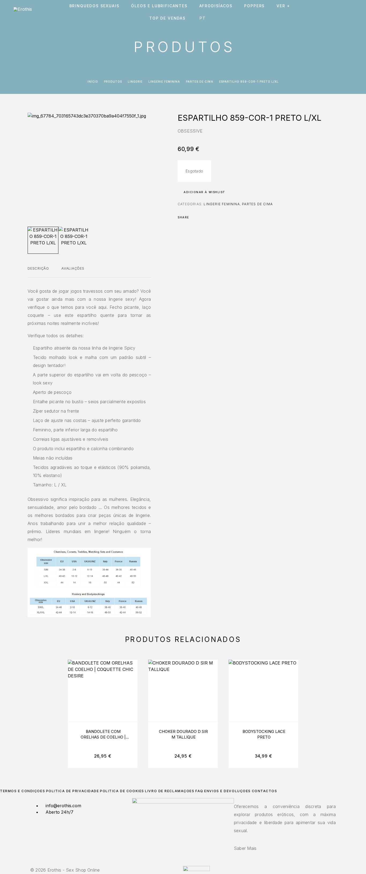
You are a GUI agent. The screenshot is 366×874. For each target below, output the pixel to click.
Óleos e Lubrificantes (159, 6)
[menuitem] (203, 18)
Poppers (254, 6)
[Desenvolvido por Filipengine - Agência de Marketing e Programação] (196, 869)
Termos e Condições (22, 791)
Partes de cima (199, 81)
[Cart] (351, 12)
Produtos (113, 81)
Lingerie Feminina (164, 81)
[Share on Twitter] (201, 217)
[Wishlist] (339, 12)
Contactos (264, 791)
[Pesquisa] (314, 12)
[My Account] (326, 12)
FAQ (199, 791)
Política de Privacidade (72, 791)
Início (93, 81)
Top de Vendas (167, 18)
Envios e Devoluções (227, 791)
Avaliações (72, 268)
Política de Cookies (122, 791)
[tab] (38, 272)
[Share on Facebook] (194, 217)
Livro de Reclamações (169, 791)
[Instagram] (183, 863)
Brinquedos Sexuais (94, 6)
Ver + (283, 6)
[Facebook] (179, 863)
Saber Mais (245, 848)
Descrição (38, 268)
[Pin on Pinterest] (208, 217)
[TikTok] (186, 863)
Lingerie (135, 81)
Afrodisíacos (216, 6)
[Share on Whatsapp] (215, 217)
